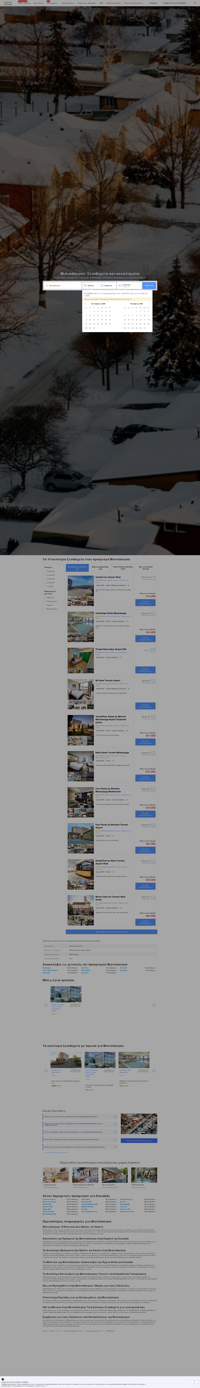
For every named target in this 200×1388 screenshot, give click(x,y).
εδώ (45, 1386)
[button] (85, 304)
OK (194, 1382)
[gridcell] (90, 311)
